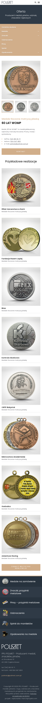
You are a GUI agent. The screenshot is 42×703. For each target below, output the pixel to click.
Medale (5, 31)
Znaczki (5, 35)
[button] (5, 80)
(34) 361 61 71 (9, 667)
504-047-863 (15, 141)
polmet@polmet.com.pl (19, 144)
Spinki (4, 48)
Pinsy (4, 44)
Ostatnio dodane (9, 27)
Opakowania (7, 52)
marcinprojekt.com (29, 698)
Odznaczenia (7, 40)
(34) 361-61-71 (15, 139)
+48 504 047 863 (15, 670)
